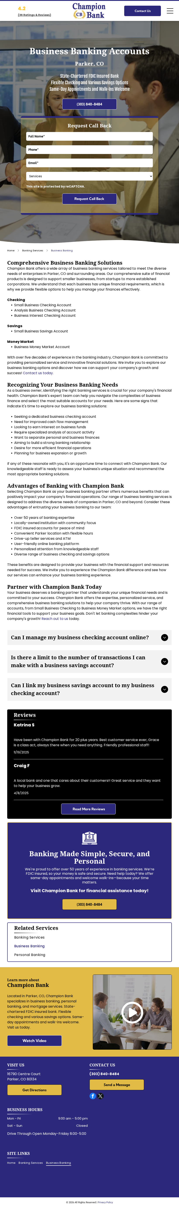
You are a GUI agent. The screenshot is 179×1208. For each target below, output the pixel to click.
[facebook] (93, 1096)
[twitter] (100, 1096)
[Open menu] (170, 11)
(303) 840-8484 (104, 1073)
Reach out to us (54, 618)
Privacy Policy (105, 1202)
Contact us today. (38, 373)
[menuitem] (89, 937)
